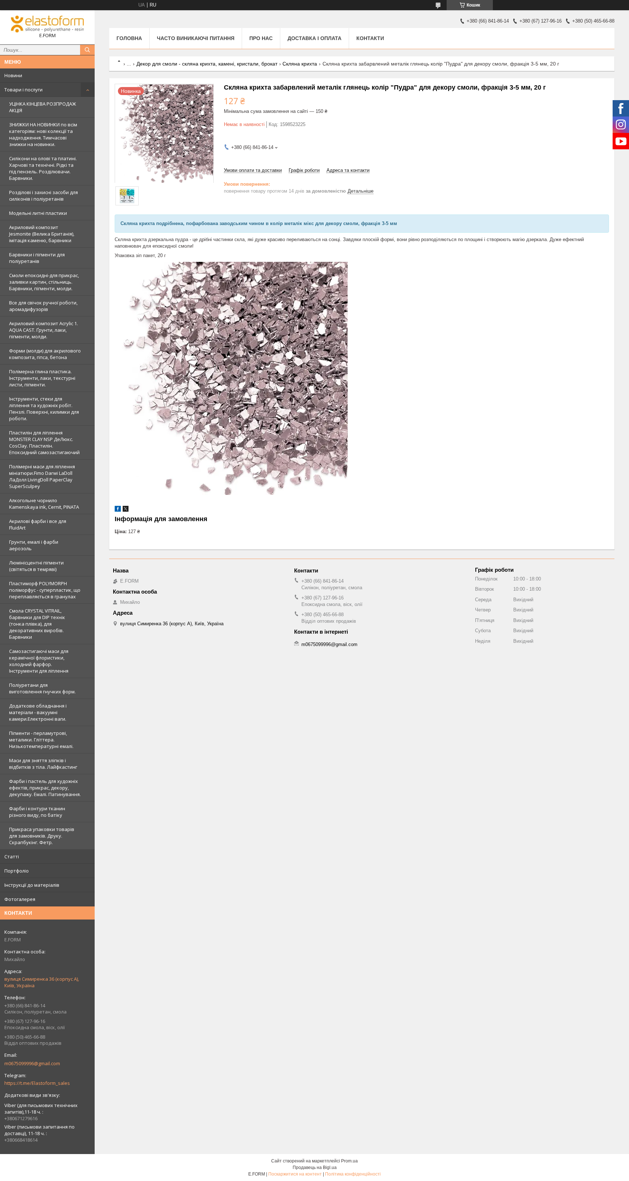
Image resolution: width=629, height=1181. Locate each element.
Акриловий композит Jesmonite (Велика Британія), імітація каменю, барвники (41, 234)
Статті (11, 856)
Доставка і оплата (314, 38)
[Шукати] (87, 49)
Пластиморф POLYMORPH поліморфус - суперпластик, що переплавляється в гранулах (44, 590)
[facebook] (118, 510)
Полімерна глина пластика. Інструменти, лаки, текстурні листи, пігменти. (42, 378)
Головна (129, 38)
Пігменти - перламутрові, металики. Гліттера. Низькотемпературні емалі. (41, 739)
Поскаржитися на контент (295, 1174)
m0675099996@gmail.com (32, 1063)
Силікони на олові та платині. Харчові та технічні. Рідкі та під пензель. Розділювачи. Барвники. (43, 168)
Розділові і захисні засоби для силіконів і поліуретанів (43, 195)
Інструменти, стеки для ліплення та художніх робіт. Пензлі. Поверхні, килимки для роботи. (44, 408)
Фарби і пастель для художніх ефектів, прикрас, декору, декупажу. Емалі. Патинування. (45, 788)
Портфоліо (16, 870)
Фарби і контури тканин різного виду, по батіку (37, 811)
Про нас (261, 38)
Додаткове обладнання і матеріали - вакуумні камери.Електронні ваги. (38, 712)
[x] (125, 510)
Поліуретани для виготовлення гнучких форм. (42, 688)
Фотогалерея (19, 899)
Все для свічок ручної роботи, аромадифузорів (43, 305)
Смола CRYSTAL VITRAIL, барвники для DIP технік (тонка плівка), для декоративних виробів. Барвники (37, 623)
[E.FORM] (47, 24)
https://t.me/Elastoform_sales (37, 1083)
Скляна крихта (299, 64)
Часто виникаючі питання (195, 38)
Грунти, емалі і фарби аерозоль (33, 545)
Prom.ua (349, 1161)
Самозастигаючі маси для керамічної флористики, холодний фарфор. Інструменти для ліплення (38, 661)
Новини (13, 75)
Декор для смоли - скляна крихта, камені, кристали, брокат (207, 64)
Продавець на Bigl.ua (315, 1167)
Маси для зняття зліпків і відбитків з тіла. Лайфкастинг (43, 763)
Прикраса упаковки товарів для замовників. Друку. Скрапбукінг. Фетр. (41, 836)
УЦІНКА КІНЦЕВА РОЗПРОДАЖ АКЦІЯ (42, 107)
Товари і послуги (23, 89)
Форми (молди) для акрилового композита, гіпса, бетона (45, 354)
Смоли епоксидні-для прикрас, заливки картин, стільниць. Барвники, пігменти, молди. (44, 282)
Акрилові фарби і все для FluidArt (37, 524)
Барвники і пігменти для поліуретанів (37, 257)
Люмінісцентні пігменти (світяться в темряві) (36, 565)
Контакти (370, 38)
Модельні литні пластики (38, 213)
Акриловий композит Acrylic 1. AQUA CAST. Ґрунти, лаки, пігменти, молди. (43, 330)
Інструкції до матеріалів (31, 885)
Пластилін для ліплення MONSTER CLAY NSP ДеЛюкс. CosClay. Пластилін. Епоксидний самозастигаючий (44, 442)
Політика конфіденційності (353, 1174)
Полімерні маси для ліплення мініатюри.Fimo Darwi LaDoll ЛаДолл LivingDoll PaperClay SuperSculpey (42, 476)
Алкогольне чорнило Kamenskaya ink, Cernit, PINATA (44, 503)
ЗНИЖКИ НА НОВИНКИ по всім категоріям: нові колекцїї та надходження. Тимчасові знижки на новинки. (43, 134)
